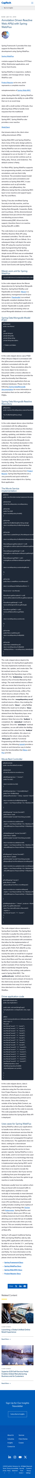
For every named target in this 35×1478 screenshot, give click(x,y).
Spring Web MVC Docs (13, 1270)
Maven (23, 292)
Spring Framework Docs (13, 1263)
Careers (21, 1443)
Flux (3, 753)
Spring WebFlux (8, 56)
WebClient (6, 127)
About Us (10, 1435)
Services (21, 1435)
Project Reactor (7, 83)
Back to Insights (8, 8)
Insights (10, 1443)
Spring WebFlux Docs (12, 1266)
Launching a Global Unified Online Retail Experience (16, 1331)
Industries (10, 1439)
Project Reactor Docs (12, 1274)
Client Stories (23, 1439)
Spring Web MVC (24, 90)
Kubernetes (9, 1210)
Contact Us (11, 1446)
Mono (25, 750)
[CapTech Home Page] (6, 3)
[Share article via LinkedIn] (20, 1286)
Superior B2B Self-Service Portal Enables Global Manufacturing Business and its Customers (15, 1374)
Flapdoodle (16, 297)
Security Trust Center (21, 1471)
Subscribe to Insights (17, 1414)
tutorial (22, 744)
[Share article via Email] (25, 1286)
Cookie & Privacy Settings (29, 1471)
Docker (27, 1208)
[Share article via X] (16, 1286)
